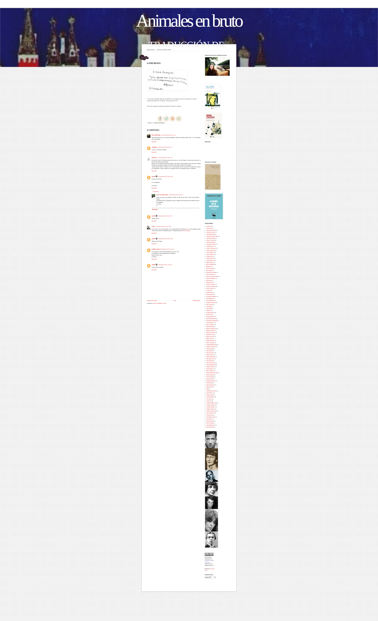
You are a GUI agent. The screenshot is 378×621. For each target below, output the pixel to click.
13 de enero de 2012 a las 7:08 (168, 135)
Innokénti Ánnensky (211, 302)
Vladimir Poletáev (210, 409)
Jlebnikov (208, 310)
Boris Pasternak (210, 268)
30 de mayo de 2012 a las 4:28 (165, 264)
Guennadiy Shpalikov (211, 296)
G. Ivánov (208, 290)
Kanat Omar (209, 314)
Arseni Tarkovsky (210, 260)
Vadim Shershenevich (211, 391)
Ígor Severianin (209, 423)
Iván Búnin (208, 306)
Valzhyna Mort (209, 395)
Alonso (153, 226)
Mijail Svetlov (209, 338)
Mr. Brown (154, 157)
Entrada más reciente (152, 300)
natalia (153, 176)
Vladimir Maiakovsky (211, 403)
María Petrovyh (210, 334)
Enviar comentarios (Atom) (159, 303)
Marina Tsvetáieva (159, 123)
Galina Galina (209, 292)
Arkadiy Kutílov (210, 258)
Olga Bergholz (209, 360)
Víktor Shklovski (210, 413)
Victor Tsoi (208, 401)
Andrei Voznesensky (211, 248)
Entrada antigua (196, 300)
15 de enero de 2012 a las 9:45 (165, 216)
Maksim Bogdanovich (211, 328)
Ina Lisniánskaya (210, 300)
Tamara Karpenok (210, 385)
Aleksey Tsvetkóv (210, 240)
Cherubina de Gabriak (211, 272)
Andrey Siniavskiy (210, 250)
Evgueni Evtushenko (211, 286)
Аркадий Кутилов (210, 425)
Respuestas (156, 191)
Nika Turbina (209, 350)
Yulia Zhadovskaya (210, 417)
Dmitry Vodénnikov (211, 278)
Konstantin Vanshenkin (211, 320)
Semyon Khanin (210, 376)
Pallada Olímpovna (210, 366)
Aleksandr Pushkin (210, 238)
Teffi (207, 389)
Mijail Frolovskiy (210, 336)
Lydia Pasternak (210, 326)
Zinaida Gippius (210, 421)
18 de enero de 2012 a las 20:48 (165, 238)
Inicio (175, 300)
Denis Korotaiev (210, 274)
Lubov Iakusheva (210, 324)
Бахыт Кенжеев (210, 427)
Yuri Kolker (209, 419)
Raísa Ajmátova (210, 370)
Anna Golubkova (210, 254)
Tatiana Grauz (209, 387)
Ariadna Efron (209, 256)
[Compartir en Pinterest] (154, 119)
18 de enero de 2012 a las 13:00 (163, 226)
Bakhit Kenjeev (209, 262)
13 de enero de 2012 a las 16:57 (165, 157)
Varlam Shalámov (210, 397)
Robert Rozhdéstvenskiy (212, 372)
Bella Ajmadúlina (210, 264)
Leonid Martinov (210, 322)
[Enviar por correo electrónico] (179, 119)
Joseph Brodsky (210, 312)
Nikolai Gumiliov (210, 352)
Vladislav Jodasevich (211, 411)
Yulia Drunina (209, 415)
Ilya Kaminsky (209, 298)
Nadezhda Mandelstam (211, 344)
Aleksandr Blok (210, 234)
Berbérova (208, 266)
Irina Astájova (209, 304)
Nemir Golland (209, 348)
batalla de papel (156, 249)
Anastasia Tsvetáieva (211, 244)
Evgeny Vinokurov (210, 284)
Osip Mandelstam (210, 364)
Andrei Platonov (210, 246)
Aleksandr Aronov (210, 232)
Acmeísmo (208, 226)
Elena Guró (209, 280)
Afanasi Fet (209, 228)
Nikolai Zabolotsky (210, 356)
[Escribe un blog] (172, 119)
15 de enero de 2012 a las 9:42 (176, 194)
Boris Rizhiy (209, 270)
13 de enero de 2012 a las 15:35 (164, 147)
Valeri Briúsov (209, 393)
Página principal (150, 49)
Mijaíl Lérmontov (210, 340)
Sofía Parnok (209, 382)
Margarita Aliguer (210, 330)
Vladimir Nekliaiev (210, 407)
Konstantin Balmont (211, 318)
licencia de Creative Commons (209, 561)
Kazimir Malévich (210, 316)
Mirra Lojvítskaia (210, 342)
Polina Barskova (210, 369)
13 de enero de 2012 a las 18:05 (165, 176)
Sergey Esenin (209, 379)
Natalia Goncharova (210, 346)
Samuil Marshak (210, 375)
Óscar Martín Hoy (156, 135)
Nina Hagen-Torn (210, 358)
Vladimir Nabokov (210, 405)
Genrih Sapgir (209, 294)
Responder (154, 141)
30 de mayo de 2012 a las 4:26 (167, 249)
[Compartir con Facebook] (160, 119)
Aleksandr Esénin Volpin (212, 236)
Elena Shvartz (209, 282)
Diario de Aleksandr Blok (212, 276)
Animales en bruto (189, 20)
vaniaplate (154, 147)
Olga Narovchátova (210, 362)
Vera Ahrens (209, 399)
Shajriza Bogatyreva (211, 381)
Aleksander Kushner (211, 230)
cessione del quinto (186, 230)
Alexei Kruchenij (210, 242)
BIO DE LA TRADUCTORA (164, 49)
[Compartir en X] (166, 119)
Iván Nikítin (209, 308)
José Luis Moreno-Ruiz (162, 195)
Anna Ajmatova (210, 252)
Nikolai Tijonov (210, 354)
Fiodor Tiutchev (210, 288)
